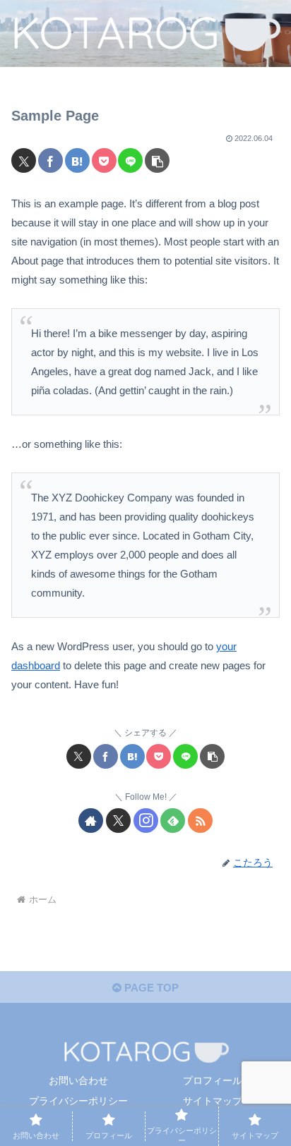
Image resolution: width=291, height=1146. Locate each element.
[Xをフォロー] (118, 820)
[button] (157, 160)
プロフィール (212, 1080)
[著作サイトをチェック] (90, 820)
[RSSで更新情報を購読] (200, 820)
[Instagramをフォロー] (145, 820)
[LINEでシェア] (130, 160)
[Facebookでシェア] (50, 160)
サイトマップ (212, 1101)
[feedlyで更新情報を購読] (172, 820)
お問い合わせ (78, 1080)
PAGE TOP (150, 988)
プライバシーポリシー (78, 1101)
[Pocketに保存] (104, 160)
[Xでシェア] (23, 160)
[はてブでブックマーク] (77, 160)
